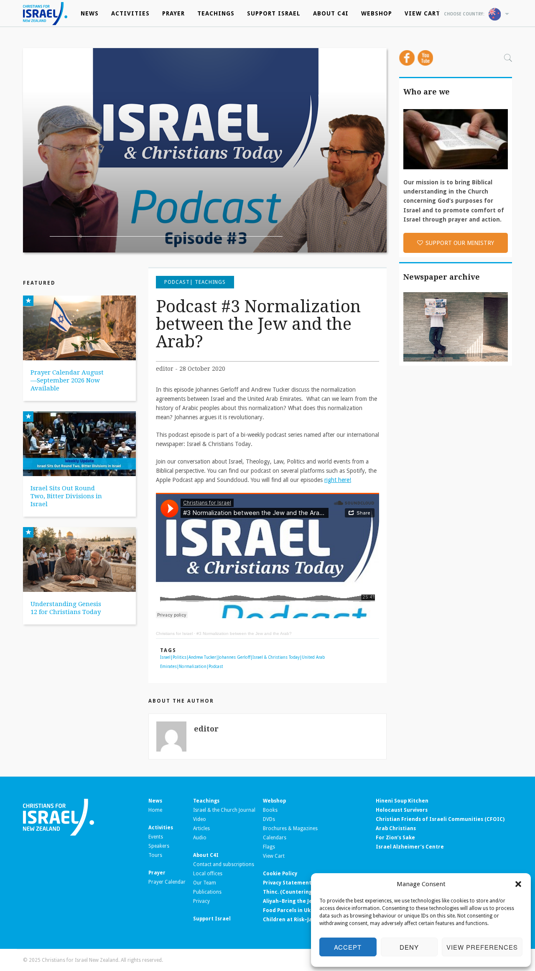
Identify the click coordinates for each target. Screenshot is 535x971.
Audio (199, 838)
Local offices (207, 874)
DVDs (269, 819)
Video (199, 819)
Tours (155, 855)
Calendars (274, 838)
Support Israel (274, 13)
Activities (130, 13)
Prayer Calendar (167, 882)
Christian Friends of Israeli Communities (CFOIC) (440, 819)
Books (270, 810)
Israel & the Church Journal (224, 810)
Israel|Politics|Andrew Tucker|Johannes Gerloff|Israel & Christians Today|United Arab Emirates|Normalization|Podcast (242, 662)
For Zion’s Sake (395, 838)
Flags (269, 847)
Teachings (215, 13)
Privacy (201, 901)
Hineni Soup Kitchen (402, 801)
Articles (201, 828)
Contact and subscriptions (223, 864)
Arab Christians (396, 828)
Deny (409, 947)
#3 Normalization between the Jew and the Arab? (244, 633)
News (90, 13)
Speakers (158, 846)
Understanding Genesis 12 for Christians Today (66, 608)
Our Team (204, 883)
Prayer (173, 13)
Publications (207, 892)
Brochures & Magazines (290, 828)
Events (155, 837)
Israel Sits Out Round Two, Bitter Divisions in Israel (66, 496)
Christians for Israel (174, 633)
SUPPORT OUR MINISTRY (459, 243)
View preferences (482, 947)
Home (155, 810)
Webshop (376, 13)
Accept (348, 947)
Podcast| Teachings (195, 282)
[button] (518, 884)
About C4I (331, 13)
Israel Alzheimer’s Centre (410, 847)
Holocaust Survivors (402, 810)
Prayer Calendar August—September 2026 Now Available (67, 380)
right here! (337, 480)
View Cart (422, 13)
